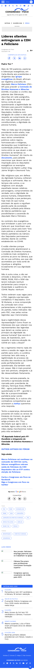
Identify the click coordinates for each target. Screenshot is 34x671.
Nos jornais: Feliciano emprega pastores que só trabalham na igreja (23, 553)
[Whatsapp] (2, 6)
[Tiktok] (28, 6)
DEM (11, 513)
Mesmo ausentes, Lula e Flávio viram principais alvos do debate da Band (18, 626)
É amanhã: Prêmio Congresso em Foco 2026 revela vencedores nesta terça (18, 603)
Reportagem (7, 534)
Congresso (6, 538)
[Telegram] (5, 6)
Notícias (7, 23)
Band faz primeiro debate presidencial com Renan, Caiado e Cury (18, 637)
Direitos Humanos (20, 534)
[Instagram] (20, 6)
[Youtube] (24, 6)
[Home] (17, 10)
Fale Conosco (27, 655)
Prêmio (27, 23)
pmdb (4, 513)
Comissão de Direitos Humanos (13, 517)
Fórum (15, 526)
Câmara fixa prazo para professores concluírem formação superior (22, 564)
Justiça (16, 403)
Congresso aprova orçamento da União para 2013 (22, 575)
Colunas (12, 655)
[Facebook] (9, 6)
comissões (20, 513)
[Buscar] (31, 1)
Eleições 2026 (17, 23)
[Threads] (32, 6)
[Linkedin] (16, 6)
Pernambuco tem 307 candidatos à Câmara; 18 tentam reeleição (18, 593)
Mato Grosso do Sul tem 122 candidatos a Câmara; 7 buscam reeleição (18, 614)
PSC (28, 517)
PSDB (10, 509)
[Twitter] (13, 6)
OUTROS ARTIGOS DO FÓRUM (15, 449)
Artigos (19, 655)
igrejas (19, 522)
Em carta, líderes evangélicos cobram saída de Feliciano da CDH (14, 464)
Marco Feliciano (18, 84)
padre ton (6, 526)
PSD (4, 509)
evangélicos (20, 509)
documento (6, 158)
